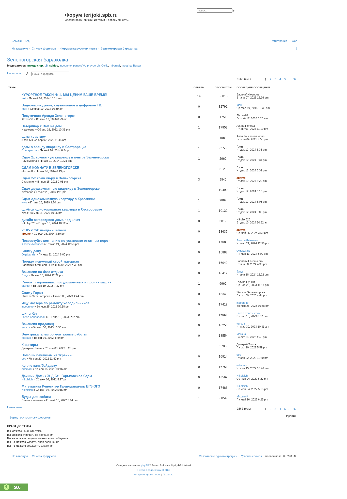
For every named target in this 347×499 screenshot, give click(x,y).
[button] (257, 79)
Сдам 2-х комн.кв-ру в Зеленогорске (51, 178)
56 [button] (294, 79)
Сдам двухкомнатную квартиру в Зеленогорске (61, 188)
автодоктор (35, 65)
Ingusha (127, 65)
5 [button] (285, 79)
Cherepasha (29, 150)
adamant (27, 369)
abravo (241, 177)
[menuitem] (26, 41)
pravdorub (93, 65)
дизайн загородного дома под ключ (51, 220)
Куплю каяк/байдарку (39, 365)
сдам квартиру (34, 136)
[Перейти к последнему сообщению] (261, 94)
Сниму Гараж (32, 293)
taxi (24, 98)
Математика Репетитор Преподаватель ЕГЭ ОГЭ (61, 386)
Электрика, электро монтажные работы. (55, 334)
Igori (24, 108)
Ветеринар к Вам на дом (42, 126)
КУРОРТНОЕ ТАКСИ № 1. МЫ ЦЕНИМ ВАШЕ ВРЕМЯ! (64, 95)
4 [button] (280, 79)
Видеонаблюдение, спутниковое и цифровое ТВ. (62, 105)
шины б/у (29, 313)
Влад (25, 275)
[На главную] (36, 21)
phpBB (145, 465)
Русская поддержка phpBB (153, 470)
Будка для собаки (36, 397)
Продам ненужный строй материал (50, 261)
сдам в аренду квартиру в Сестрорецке (54, 147)
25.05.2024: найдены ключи (44, 230)
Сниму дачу (31, 251)
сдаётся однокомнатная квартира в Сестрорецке (62, 209)
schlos (53, 65)
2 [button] (270, 79)
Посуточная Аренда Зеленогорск (48, 116)
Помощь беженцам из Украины (47, 355)
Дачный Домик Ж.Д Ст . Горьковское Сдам (57, 376)
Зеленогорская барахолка (37, 59)
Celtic (104, 65)
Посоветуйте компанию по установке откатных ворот (66, 241)
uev (24, 358)
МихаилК (242, 396)
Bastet (137, 65)
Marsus (26, 337)
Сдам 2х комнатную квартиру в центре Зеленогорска (65, 157)
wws (24, 202)
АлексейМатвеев (32, 244)
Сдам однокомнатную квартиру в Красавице (58, 199)
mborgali (115, 65)
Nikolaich (27, 379)
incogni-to (66, 65)
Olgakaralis (29, 254)
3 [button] (275, 79)
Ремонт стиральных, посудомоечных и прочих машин (67, 282)
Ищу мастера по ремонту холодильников (55, 303)
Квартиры (30, 345)
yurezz (26, 327)
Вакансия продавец (38, 324)
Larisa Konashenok (33, 316)
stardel (26, 285)
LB (46, 65)
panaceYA (79, 65)
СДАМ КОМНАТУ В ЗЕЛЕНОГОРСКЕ (50, 168)
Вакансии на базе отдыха (42, 272)
